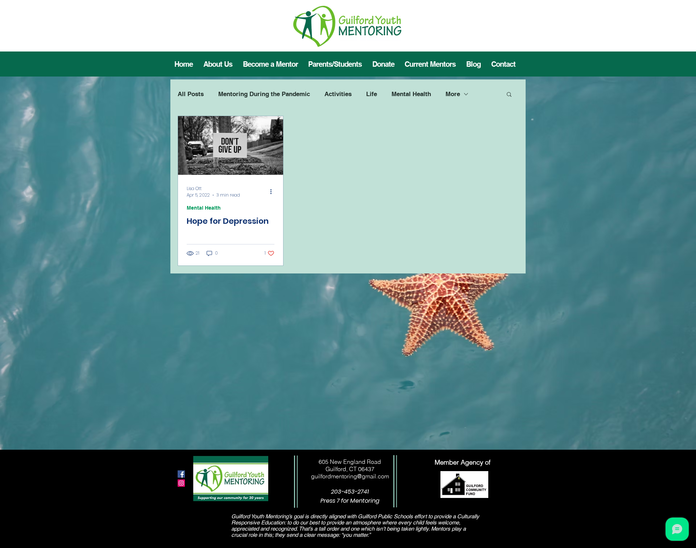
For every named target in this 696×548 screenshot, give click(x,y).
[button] (430, 64)
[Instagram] (181, 483)
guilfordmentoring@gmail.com (350, 476)
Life (371, 94)
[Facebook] (181, 474)
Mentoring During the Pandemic (264, 94)
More (453, 94)
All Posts (191, 94)
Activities (338, 94)
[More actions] (273, 192)
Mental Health (411, 94)
